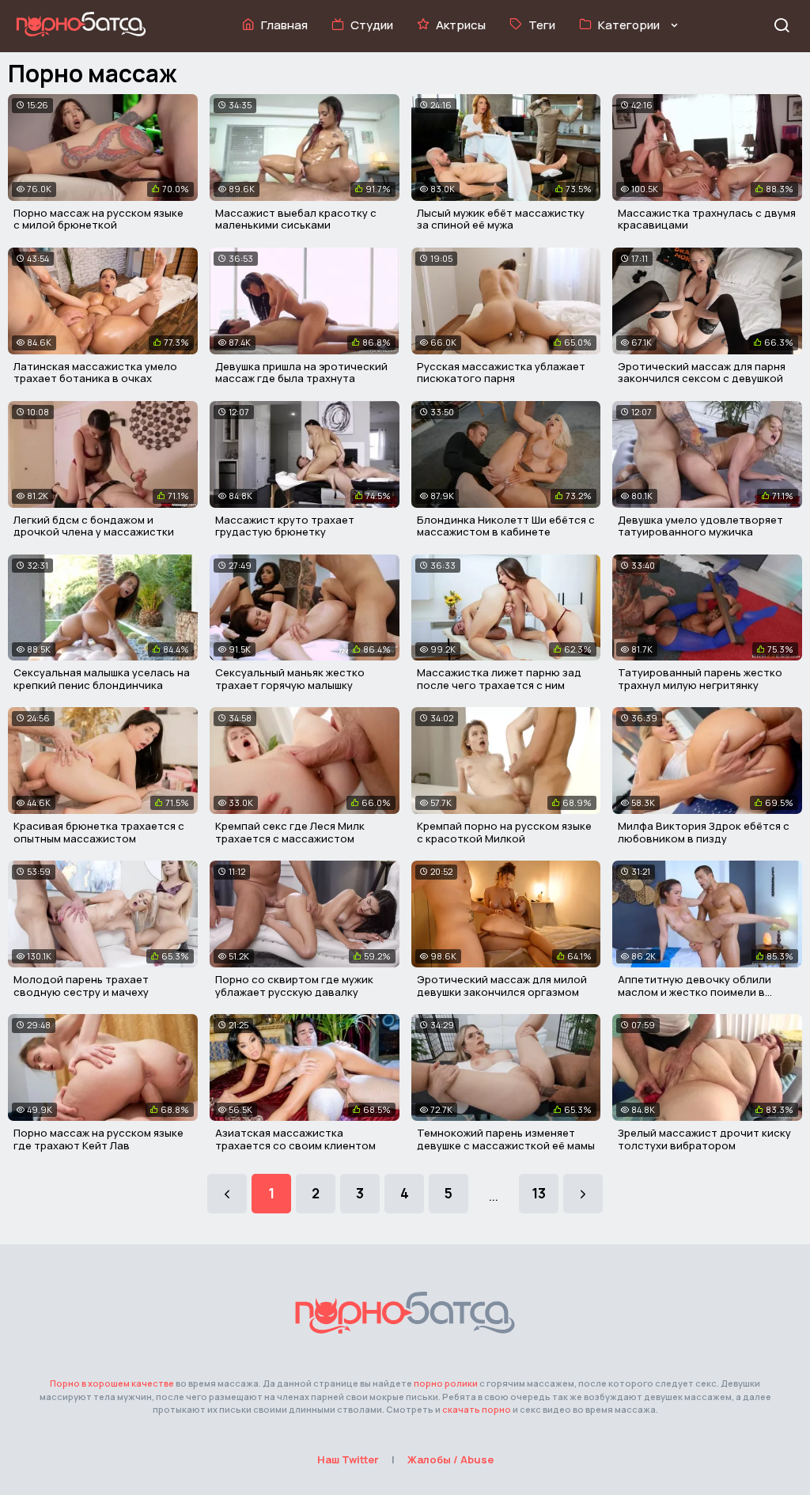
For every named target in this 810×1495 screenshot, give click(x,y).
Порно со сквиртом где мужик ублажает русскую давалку (294, 985)
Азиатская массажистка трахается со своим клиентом (295, 1139)
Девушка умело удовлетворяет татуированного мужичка (700, 526)
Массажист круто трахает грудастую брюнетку (284, 526)
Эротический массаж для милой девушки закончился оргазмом (502, 985)
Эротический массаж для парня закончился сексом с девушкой (701, 372)
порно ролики (446, 1383)
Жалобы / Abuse (450, 1459)
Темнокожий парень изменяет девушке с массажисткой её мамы (506, 1139)
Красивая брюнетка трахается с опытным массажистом (98, 832)
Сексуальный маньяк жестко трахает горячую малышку (290, 678)
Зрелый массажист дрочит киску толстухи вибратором (704, 1139)
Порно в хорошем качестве (112, 1383)
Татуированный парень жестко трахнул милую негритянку (700, 678)
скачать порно (476, 1409)
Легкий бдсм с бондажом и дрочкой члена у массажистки (93, 526)
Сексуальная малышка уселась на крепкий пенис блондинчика (101, 678)
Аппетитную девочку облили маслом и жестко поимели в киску (694, 991)
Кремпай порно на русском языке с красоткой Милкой (504, 832)
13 (539, 1193)
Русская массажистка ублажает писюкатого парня (501, 372)
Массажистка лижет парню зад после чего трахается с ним (499, 678)
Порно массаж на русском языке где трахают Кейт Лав (98, 1139)
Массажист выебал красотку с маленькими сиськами (296, 219)
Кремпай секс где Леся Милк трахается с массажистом (290, 832)
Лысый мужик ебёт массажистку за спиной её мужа (501, 219)
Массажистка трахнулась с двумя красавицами (707, 219)
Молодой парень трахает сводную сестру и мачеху (81, 985)
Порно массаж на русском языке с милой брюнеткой (98, 219)
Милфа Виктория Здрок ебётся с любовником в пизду (703, 832)
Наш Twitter (348, 1459)
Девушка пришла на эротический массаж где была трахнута (301, 372)
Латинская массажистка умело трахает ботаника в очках (95, 372)
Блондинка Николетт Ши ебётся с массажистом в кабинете (506, 526)
